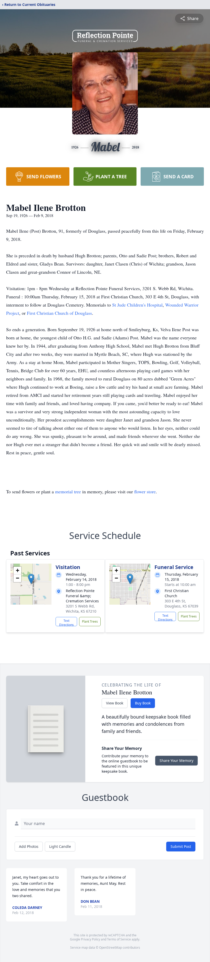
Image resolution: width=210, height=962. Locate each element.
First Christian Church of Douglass (59, 313)
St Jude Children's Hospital (137, 305)
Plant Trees (90, 621)
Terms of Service (119, 939)
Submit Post (181, 846)
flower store (145, 491)
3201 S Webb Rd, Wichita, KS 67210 (81, 609)
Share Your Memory (176, 760)
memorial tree (68, 491)
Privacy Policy (90, 939)
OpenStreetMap (110, 947)
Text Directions (66, 622)
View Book (114, 703)
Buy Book (143, 703)
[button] (31, 579)
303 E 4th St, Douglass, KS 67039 (181, 603)
